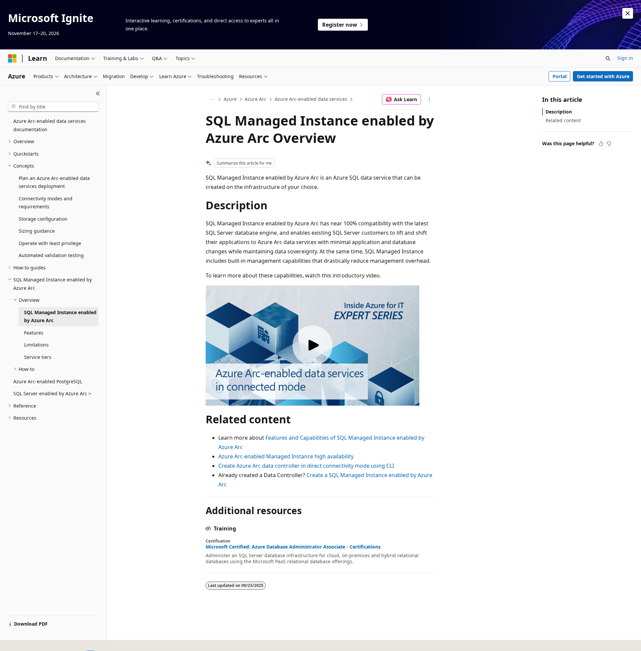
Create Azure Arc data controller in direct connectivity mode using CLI (306, 465)
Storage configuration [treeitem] (43, 219)
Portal (560, 76)
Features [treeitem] (33, 333)
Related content (563, 120)
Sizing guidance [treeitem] (37, 231)
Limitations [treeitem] (36, 345)
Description (559, 111)
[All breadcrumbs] (211, 99)
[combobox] (53, 106)
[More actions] (429, 99)
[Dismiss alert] (627, 13)
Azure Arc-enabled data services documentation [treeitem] (49, 125)
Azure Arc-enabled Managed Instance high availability (286, 456)
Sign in (625, 58)
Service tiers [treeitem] (37, 357)
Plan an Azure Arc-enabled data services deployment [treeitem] (54, 182)
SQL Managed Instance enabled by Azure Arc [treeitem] (60, 316)
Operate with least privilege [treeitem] (50, 243)
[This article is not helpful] (609, 144)
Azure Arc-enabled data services (311, 99)
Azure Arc (255, 99)
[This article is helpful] (601, 144)
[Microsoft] (12, 58)
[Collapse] (98, 93)
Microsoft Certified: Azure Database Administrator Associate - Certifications (293, 547)
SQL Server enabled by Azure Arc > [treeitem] (52, 393)
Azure (230, 99)
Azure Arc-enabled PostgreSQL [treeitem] (47, 381)
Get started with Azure (603, 76)
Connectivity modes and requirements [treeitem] (45, 202)
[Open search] (608, 58)
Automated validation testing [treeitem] (51, 255)
